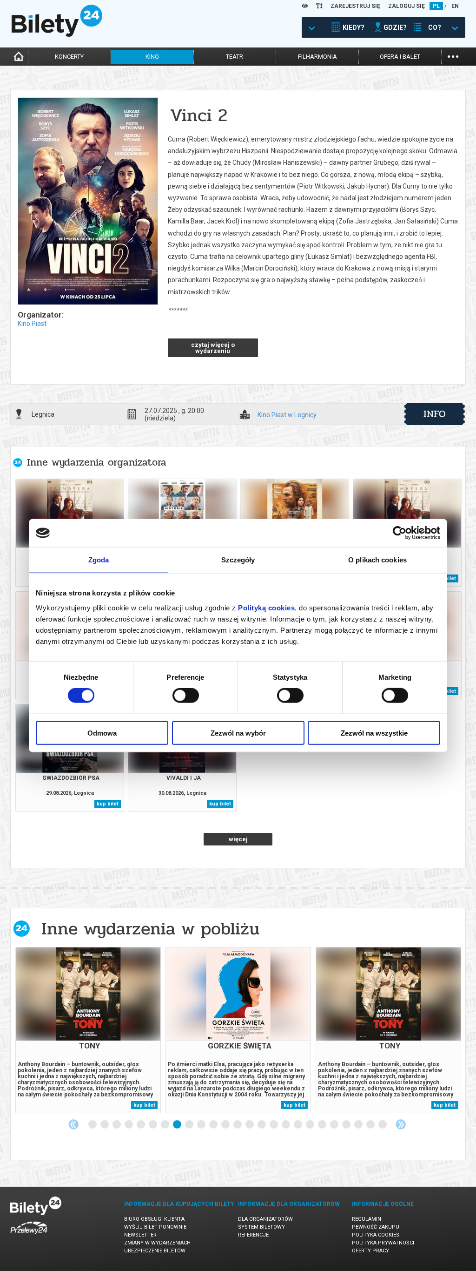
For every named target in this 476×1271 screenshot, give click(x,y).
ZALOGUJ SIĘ (406, 6)
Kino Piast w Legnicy (287, 415)
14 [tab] (250, 1124)
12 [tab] (226, 1124)
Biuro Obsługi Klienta (154, 1219)
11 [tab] (213, 1124)
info (434, 414)
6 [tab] (153, 1124)
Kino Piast (32, 323)
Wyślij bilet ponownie (155, 1227)
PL (436, 6)
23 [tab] (359, 1124)
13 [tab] (238, 1124)
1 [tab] (93, 1124)
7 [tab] (165, 1124)
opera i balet (400, 56)
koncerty (69, 56)
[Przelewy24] (28, 1236)
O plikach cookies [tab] (377, 560)
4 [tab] (129, 1124)
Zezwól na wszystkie (374, 733)
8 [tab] (177, 1124)
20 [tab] (322, 1124)
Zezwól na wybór (238, 733)
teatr (234, 56)
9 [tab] (189, 1124)
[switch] (185, 695)
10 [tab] (201, 1124)
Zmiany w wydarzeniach (157, 1243)
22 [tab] (346, 1124)
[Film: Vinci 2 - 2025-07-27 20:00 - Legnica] (87, 201)
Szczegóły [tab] (238, 560)
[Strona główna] (57, 34)
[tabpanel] (88, 1030)
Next (401, 1124)
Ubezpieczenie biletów (154, 1251)
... (453, 55)
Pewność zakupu (375, 1227)
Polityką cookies (266, 607)
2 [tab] (105, 1124)
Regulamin (366, 1219)
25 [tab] (383, 1124)
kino (152, 56)
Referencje (253, 1235)
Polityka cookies (375, 1235)
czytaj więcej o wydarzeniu (213, 347)
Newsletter (140, 1235)
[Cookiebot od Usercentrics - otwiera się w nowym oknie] (399, 533)
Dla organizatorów (265, 1219)
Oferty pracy (370, 1251)
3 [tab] (117, 1124)
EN (455, 6)
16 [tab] (274, 1124)
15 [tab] (262, 1124)
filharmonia (317, 56)
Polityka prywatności (383, 1243)
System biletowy (261, 1227)
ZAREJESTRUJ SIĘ (355, 6)
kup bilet (108, 804)
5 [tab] (141, 1124)
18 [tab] (298, 1124)
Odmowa (102, 733)
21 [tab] (334, 1124)
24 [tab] (371, 1124)
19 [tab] (310, 1124)
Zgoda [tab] (98, 560)
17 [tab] (286, 1124)
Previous (73, 1124)
